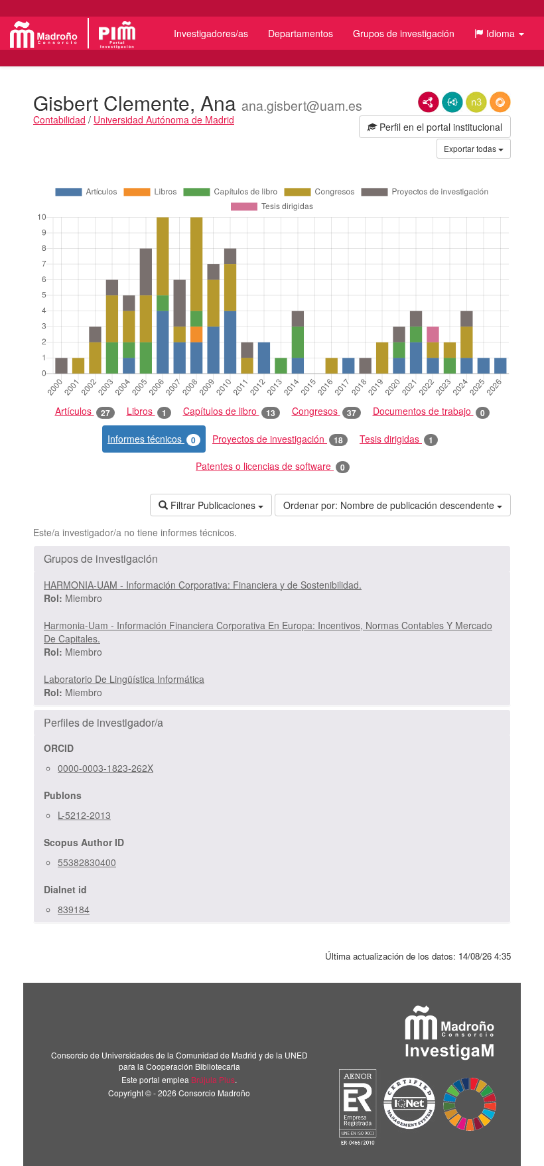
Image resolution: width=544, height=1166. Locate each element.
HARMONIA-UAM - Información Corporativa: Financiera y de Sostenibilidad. (203, 584)
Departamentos (300, 33)
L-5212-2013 (84, 815)
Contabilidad (59, 119)
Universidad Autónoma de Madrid (164, 119)
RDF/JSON (500, 102)
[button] (499, 33)
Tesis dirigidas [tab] (396, 439)
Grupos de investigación (403, 33)
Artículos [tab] (82, 411)
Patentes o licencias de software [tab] (270, 466)
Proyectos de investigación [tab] (277, 439)
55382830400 (87, 862)
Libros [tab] (147, 411)
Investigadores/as (211, 33)
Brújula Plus (213, 1079)
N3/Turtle (476, 102)
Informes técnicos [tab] (151, 439)
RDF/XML (428, 102)
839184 (74, 909)
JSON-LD (452, 102)
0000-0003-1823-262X (105, 767)
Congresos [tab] (324, 411)
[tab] (272, 558)
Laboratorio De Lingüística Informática (124, 679)
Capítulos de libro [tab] (229, 411)
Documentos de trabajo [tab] (429, 411)
